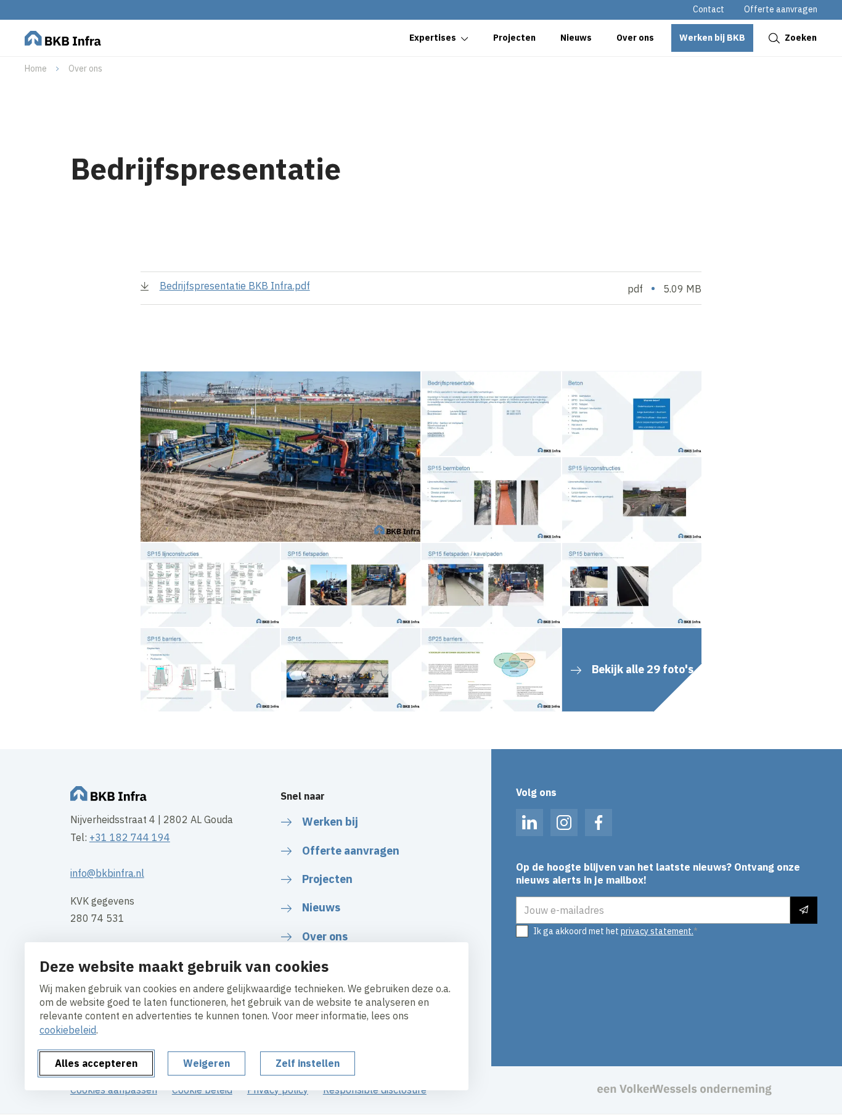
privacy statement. (657, 931)
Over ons (85, 68)
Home (36, 68)
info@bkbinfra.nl (107, 873)
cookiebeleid (67, 1030)
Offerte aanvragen (780, 9)
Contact (708, 9)
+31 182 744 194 (129, 837)
